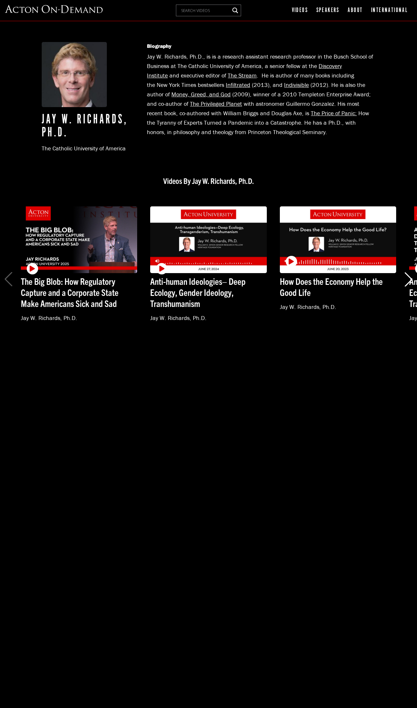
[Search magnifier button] (235, 10)
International (389, 10)
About (355, 10)
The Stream (242, 75)
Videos (300, 10)
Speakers (327, 10)
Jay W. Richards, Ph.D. (49, 317)
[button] (408, 279)
